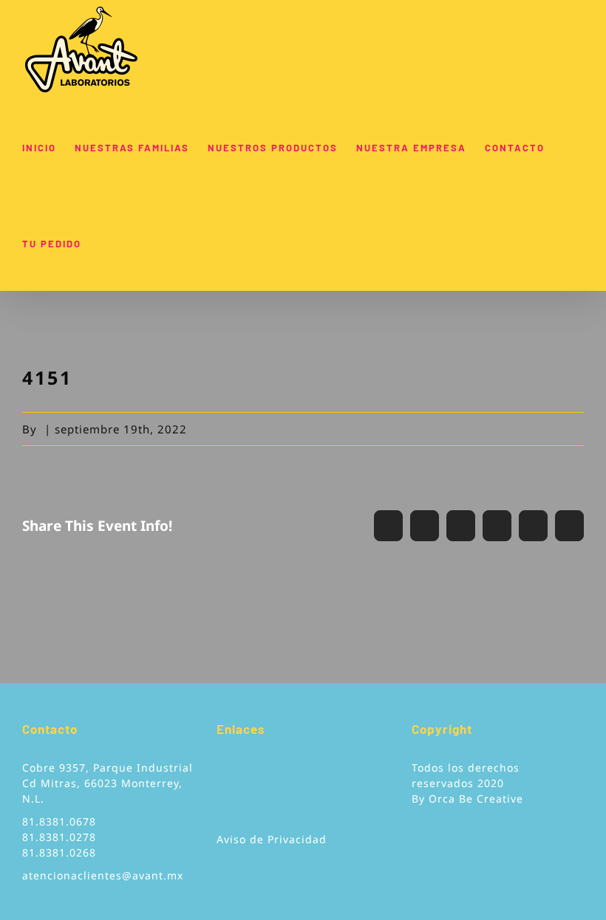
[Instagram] (264, 773)
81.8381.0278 (59, 837)
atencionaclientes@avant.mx (102, 875)
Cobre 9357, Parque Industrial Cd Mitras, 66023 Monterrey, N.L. (107, 783)
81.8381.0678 (59, 821)
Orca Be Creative (476, 799)
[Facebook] (221, 773)
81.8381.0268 (59, 852)
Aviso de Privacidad (272, 839)
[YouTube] (243, 773)
